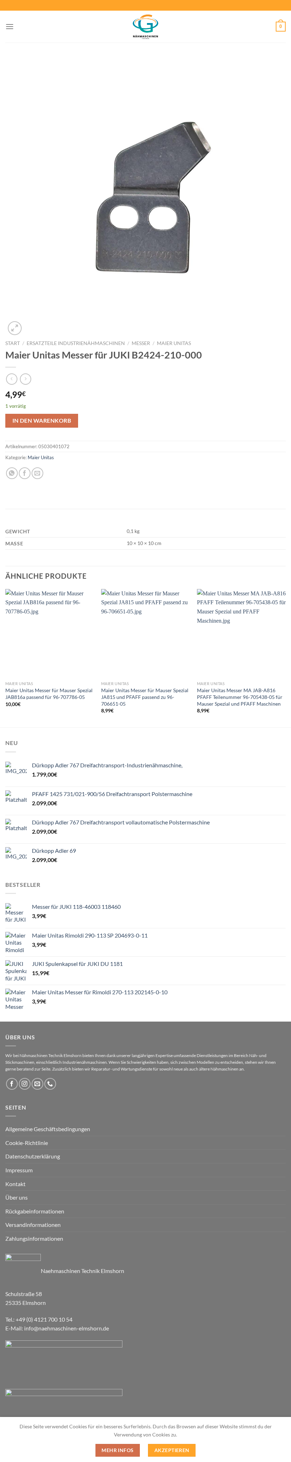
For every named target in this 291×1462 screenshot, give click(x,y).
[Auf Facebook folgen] (12, 1084)
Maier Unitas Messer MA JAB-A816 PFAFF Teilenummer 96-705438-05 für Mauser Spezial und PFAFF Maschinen (239, 696)
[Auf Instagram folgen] (25, 1084)
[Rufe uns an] (50, 1084)
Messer (141, 343)
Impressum (19, 1170)
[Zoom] (15, 328)
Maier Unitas (174, 343)
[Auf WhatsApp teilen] (12, 473)
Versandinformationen (33, 1224)
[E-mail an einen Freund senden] (37, 473)
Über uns (16, 1197)
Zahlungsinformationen (34, 1238)
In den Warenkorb (41, 420)
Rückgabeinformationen (34, 1211)
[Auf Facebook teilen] (25, 473)
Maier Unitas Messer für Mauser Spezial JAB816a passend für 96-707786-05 (49, 693)
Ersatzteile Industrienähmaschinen (76, 343)
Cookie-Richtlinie (26, 1142)
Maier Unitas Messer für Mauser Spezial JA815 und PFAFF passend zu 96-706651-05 (144, 696)
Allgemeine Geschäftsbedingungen (47, 1128)
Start (12, 343)
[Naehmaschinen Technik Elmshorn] (145, 27)
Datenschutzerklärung (32, 1156)
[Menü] (9, 26)
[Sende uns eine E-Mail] (37, 1084)
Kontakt (15, 1183)
